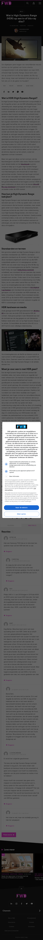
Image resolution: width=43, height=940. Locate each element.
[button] (21, 476)
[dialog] (21, 470)
